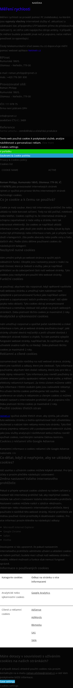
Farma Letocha (8, 130)
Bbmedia (36, 624)
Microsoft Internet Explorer (18, 527)
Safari (6, 535)
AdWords (36, 617)
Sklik (33, 640)
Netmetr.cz (35, 50)
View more (48, 142)
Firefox (7, 539)
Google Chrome (12, 531)
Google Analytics (40, 592)
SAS (33, 632)
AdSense (36, 609)
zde (14, 453)
